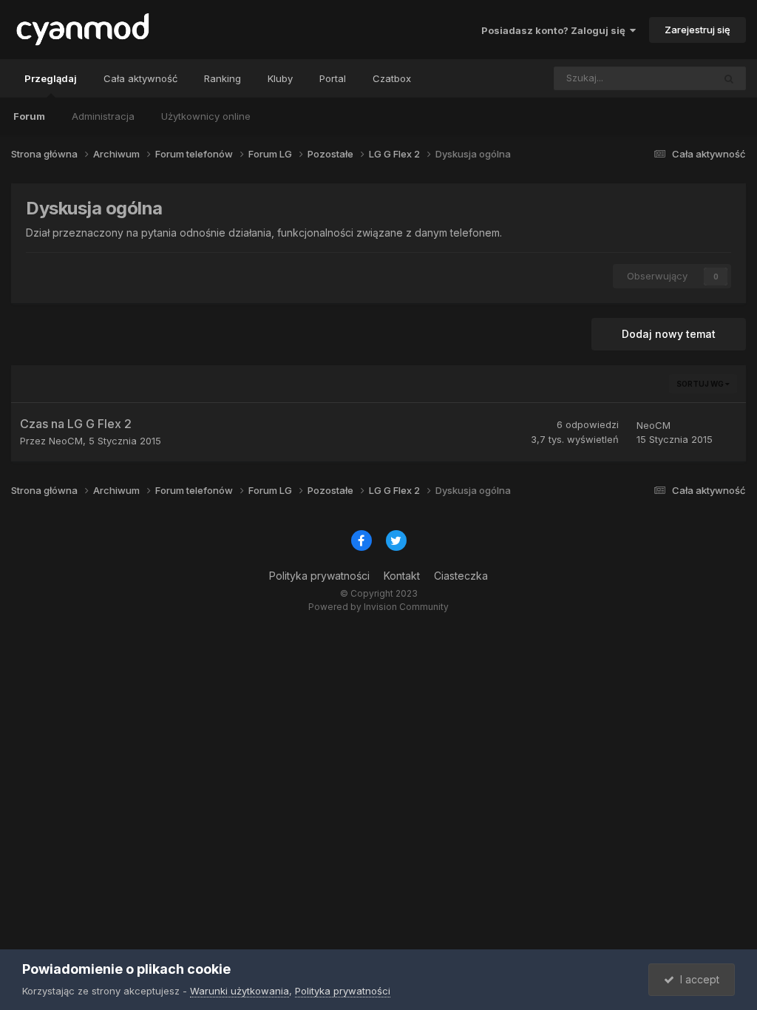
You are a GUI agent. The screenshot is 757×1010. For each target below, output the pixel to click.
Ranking (222, 78)
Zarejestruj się (697, 29)
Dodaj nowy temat (669, 334)
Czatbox (392, 78)
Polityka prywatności (319, 575)
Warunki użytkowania (239, 991)
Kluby (280, 78)
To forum (673, 78)
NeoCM (66, 441)
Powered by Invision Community (378, 606)
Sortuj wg (700, 383)
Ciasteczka (461, 575)
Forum (29, 116)
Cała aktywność (140, 78)
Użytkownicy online (206, 116)
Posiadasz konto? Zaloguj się (555, 30)
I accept (696, 979)
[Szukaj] (729, 78)
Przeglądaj (50, 78)
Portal (332, 78)
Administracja (103, 116)
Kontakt (402, 575)
